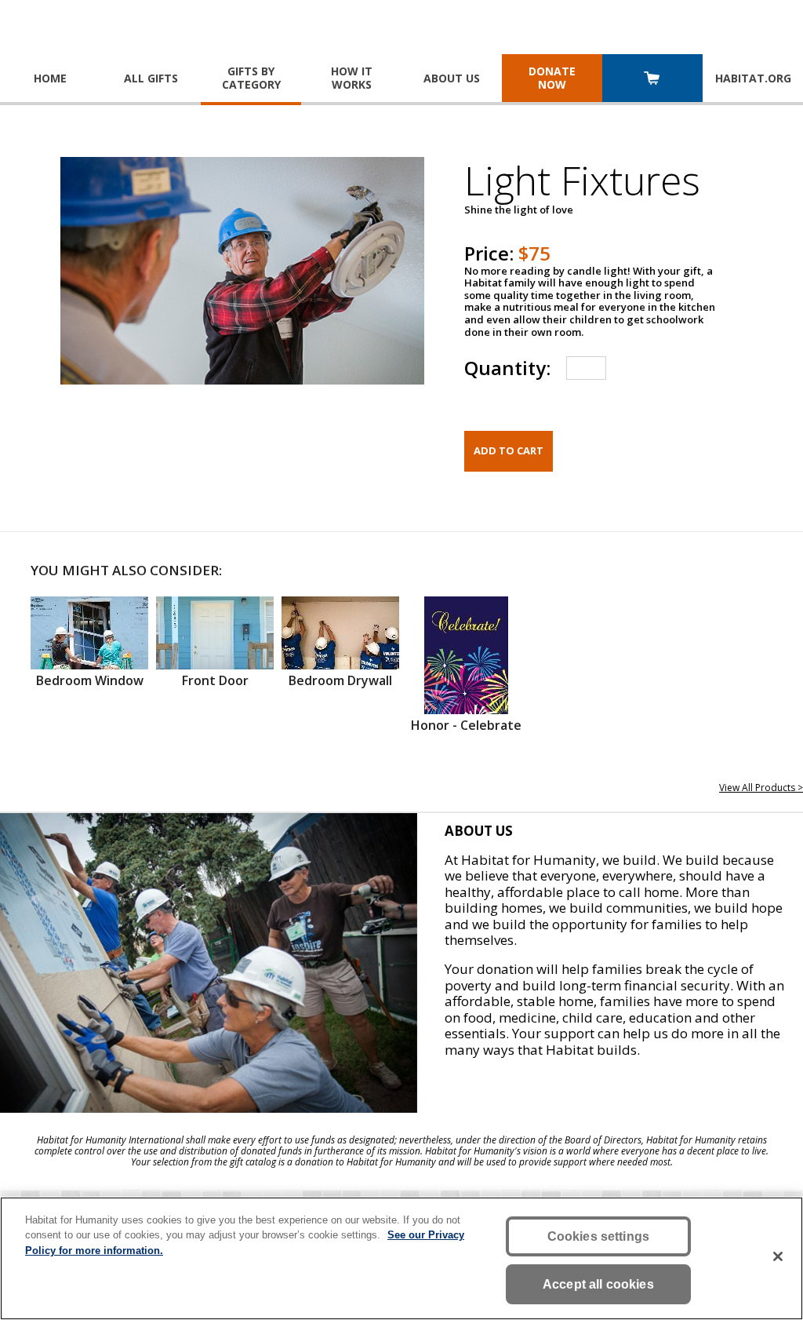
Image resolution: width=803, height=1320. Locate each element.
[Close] (778, 1256)
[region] (401, 1258)
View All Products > (761, 787)
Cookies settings (598, 1236)
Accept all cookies (598, 1284)
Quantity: (507, 368)
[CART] (652, 79)
